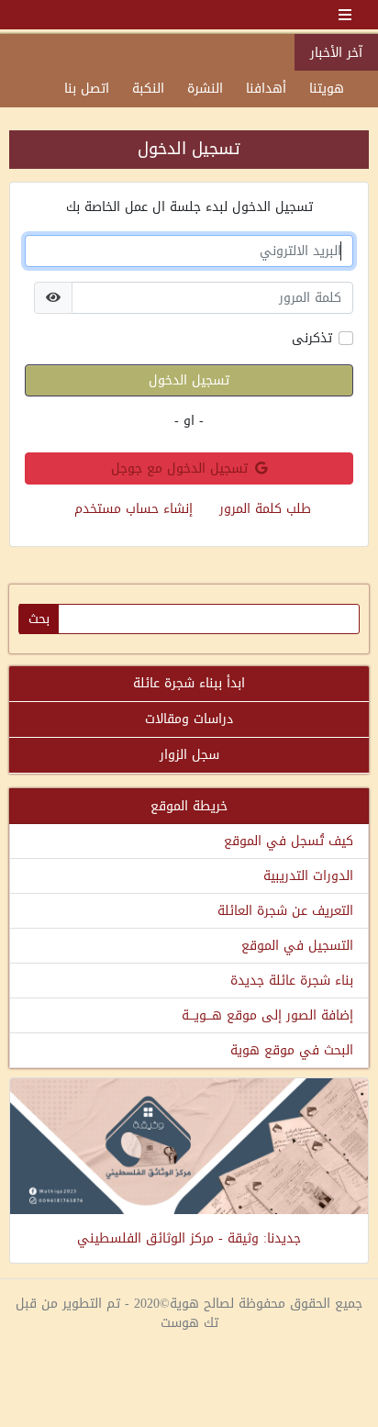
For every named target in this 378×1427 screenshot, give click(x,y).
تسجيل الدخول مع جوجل (179, 468)
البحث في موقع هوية (291, 1050)
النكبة (148, 88)
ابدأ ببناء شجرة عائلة (189, 683)
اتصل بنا (86, 88)
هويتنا (326, 88)
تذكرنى (312, 338)
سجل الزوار (189, 754)
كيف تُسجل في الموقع (288, 841)
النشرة (205, 88)
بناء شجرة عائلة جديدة (291, 980)
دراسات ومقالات (189, 719)
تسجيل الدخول (189, 380)
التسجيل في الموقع (297, 945)
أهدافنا (266, 88)
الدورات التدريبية (308, 876)
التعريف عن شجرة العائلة (285, 910)
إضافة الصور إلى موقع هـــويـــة (267, 1015)
